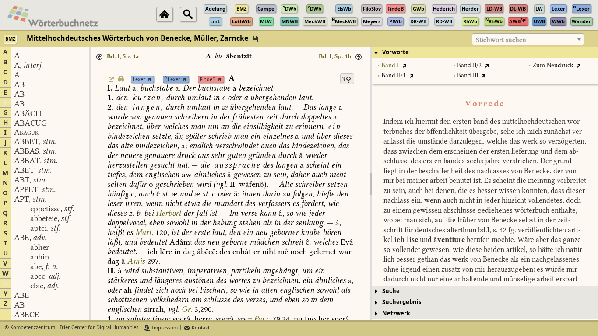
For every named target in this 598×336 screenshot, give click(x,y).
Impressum (164, 328)
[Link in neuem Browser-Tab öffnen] (149, 79)
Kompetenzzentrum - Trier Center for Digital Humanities (74, 328)
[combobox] (528, 39)
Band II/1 (393, 75)
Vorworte (395, 52)
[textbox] (528, 40)
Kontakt (200, 328)
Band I (390, 65)
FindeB (207, 79)
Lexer (139, 79)
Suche (391, 291)
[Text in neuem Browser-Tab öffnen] (404, 65)
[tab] (485, 52)
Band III (467, 75)
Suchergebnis (401, 302)
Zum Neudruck (552, 65)
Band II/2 (469, 65)
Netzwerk (396, 313)
